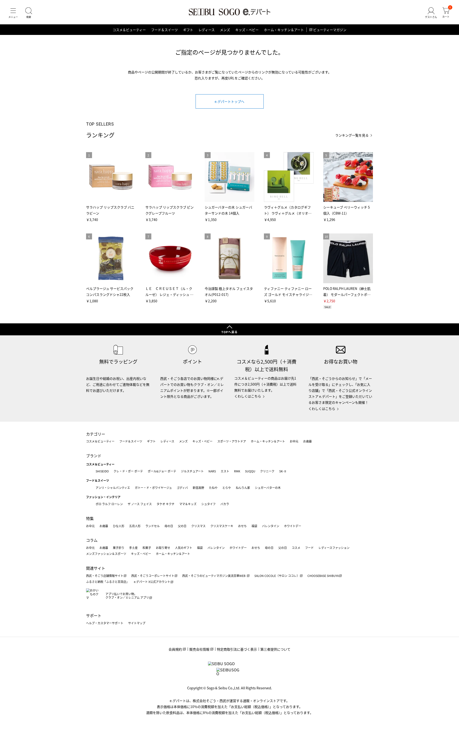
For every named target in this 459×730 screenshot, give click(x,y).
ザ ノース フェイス (140, 504)
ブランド (93, 456)
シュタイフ (208, 504)
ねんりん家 (243, 488)
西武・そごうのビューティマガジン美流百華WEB (214, 576)
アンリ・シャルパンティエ (113, 488)
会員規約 (175, 649)
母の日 (168, 526)
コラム (92, 540)
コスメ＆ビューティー (129, 29)
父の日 (182, 526)
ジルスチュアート (192, 471)
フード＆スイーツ (164, 29)
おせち (242, 526)
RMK (237, 471)
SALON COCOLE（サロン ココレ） (277, 576)
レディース (206, 29)
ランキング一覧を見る (352, 135)
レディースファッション (334, 548)
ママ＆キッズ (188, 504)
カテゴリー (95, 434)
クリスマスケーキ (221, 526)
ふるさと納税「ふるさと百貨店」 (107, 582)
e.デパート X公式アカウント (152, 582)
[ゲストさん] (431, 13)
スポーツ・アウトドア (231, 441)
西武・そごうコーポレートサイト (152, 576)
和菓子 (146, 548)
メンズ (225, 29)
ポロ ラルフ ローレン (109, 504)
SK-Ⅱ (283, 471)
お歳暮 (307, 441)
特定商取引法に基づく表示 (237, 649)
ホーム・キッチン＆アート (284, 29)
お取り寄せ (163, 548)
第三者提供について (275, 649)
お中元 (294, 441)
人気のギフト (183, 548)
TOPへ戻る (229, 332)
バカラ (224, 504)
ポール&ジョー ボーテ (162, 471)
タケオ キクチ (166, 504)
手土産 (133, 548)
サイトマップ (136, 623)
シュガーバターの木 (268, 488)
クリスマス (198, 526)
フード (309, 548)
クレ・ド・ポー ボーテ (128, 471)
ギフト (188, 29)
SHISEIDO (102, 471)
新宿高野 (198, 488)
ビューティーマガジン (329, 29)
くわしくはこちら (247, 396)
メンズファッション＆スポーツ (106, 554)
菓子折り (118, 548)
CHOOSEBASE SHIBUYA (323, 576)
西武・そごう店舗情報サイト (104, 576)
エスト (225, 471)
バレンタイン (270, 526)
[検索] (29, 13)
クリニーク (267, 471)
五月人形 (135, 526)
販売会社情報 (199, 649)
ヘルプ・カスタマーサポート (104, 623)
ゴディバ (182, 488)
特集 (90, 518)
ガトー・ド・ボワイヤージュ (153, 488)
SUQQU (250, 471)
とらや (226, 488)
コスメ (296, 548)
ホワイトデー (292, 526)
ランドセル (152, 526)
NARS (212, 471)
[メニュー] (13, 13)
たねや (213, 488)
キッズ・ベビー (247, 29)
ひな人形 (118, 526)
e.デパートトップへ (229, 101)
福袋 (254, 526)
